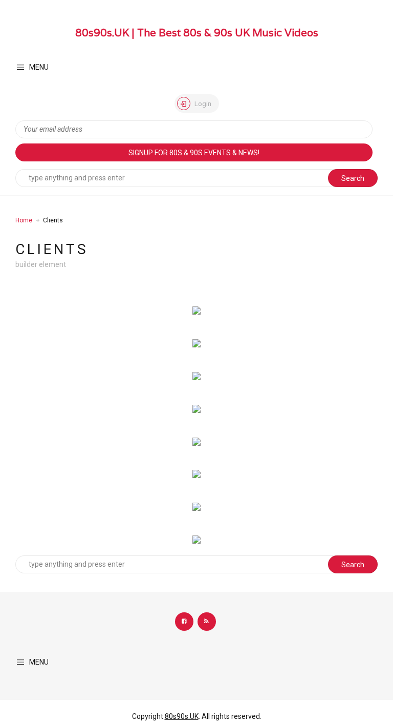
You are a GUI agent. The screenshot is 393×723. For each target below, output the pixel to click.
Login (202, 104)
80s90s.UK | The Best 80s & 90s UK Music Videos (196, 32)
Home (23, 220)
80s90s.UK (182, 716)
